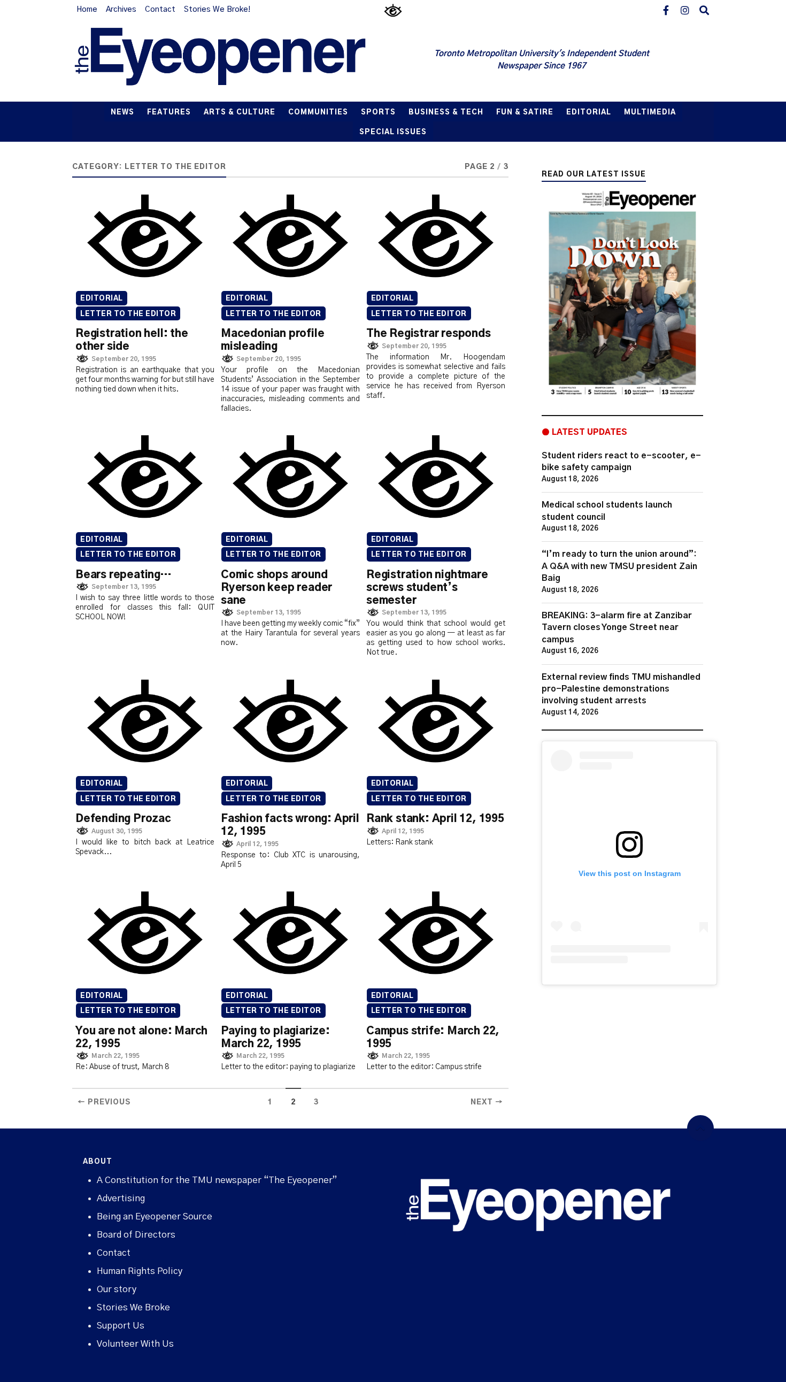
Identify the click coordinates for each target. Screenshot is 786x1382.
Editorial (588, 112)
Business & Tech (446, 112)
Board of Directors (136, 1234)
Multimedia (650, 112)
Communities (318, 112)
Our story (116, 1289)
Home (86, 9)
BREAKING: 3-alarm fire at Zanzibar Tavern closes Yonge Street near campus (617, 627)
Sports (378, 112)
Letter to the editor (128, 314)
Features (169, 112)
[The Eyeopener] (241, 60)
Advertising (121, 1198)
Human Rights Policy (139, 1271)
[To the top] (700, 1128)
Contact (160, 9)
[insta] (685, 9)
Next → (487, 1102)
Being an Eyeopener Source (154, 1216)
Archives (121, 9)
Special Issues (393, 132)
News (122, 112)
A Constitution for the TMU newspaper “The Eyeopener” (217, 1180)
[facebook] (665, 9)
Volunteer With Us (135, 1343)
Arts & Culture (239, 112)
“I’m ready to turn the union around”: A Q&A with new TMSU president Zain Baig (619, 566)
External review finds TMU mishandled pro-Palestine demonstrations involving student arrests (621, 689)
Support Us (120, 1325)
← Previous (104, 1102)
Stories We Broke (133, 1307)
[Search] (704, 9)
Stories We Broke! (217, 9)
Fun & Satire (524, 112)
